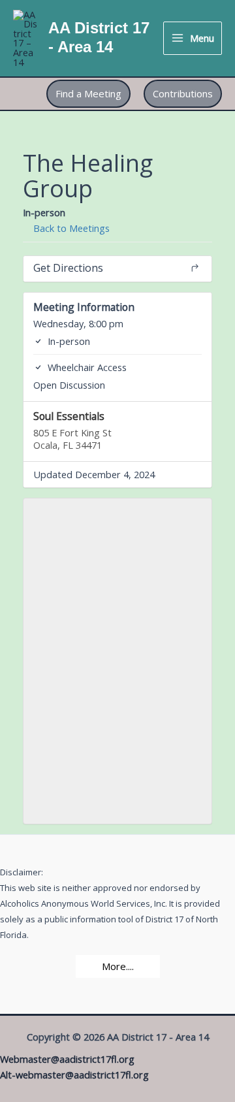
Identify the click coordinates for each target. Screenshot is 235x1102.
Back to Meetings (70, 228)
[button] (88, 94)
